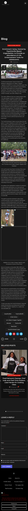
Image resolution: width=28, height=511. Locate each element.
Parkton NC (18, 323)
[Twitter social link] (10, 333)
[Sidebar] (2, 155)
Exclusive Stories (18, 481)
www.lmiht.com (6, 308)
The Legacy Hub (19, 485)
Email (2, 448)
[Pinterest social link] (14, 333)
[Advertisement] (14, 23)
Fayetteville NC (20, 313)
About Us (17, 478)
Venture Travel (8, 485)
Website (3, 454)
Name (3, 442)
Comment (3, 425)
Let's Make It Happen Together (14, 320)
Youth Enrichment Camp (14, 329)
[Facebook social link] (6, 333)
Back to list (14, 339)
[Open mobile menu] (25, 3)
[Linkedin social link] (17, 333)
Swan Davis (14, 326)
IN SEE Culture (11, 45)
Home (10, 478)
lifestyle (9, 323)
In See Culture (13, 317)
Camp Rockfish (7, 313)
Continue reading (14, 395)
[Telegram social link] (21, 333)
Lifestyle (17, 45)
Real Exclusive (8, 488)
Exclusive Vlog (19, 488)
